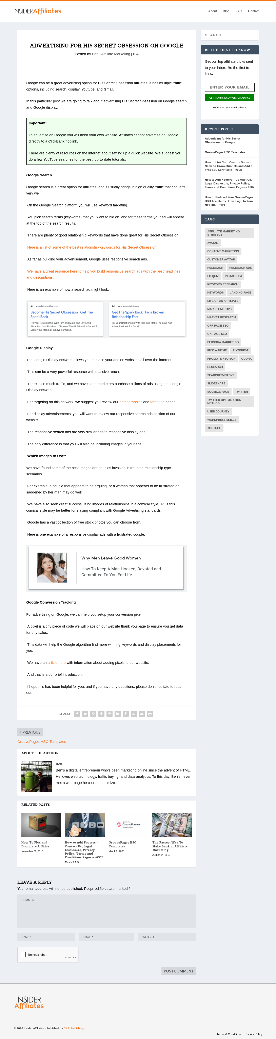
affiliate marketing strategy (223, 233)
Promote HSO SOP (221, 358)
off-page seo (218, 325)
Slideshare (216, 383)
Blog (226, 11)
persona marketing (223, 342)
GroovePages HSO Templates (123, 844)
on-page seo (217, 333)
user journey (218, 411)
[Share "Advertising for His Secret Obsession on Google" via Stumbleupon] (134, 714)
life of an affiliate (222, 300)
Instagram (233, 276)
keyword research (222, 284)
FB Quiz (213, 276)
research (215, 367)
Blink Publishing (74, 1028)
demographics (130, 402)
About (212, 11)
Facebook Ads (240, 267)
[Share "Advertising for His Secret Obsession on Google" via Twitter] (85, 714)
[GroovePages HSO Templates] (128, 825)
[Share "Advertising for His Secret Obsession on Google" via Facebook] (77, 714)
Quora (246, 358)
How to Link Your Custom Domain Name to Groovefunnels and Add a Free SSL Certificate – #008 (228, 166)
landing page (240, 292)
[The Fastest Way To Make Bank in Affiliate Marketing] (172, 825)
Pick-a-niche (217, 350)
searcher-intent (220, 375)
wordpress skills (221, 419)
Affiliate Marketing (115, 54)
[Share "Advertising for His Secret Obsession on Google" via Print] (150, 714)
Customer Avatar (221, 259)
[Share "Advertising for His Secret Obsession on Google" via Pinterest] (109, 714)
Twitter (241, 391)
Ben (95, 54)
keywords (215, 292)
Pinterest (241, 350)
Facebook (215, 267)
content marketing (223, 251)
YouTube (214, 428)
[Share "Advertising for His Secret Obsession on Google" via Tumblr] (101, 714)
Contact (253, 11)
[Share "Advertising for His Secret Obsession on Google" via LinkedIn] (118, 714)
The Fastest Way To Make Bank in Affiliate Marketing (170, 846)
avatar (212, 243)
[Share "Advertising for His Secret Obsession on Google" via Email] (142, 714)
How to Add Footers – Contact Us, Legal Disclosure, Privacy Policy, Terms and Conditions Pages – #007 (84, 850)
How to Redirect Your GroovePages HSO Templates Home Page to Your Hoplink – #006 (229, 201)
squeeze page (218, 391)
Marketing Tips (219, 309)
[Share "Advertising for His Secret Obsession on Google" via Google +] (93, 714)
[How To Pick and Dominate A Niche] (41, 825)
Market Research (221, 317)
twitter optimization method (224, 401)
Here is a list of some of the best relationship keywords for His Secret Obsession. (92, 247)
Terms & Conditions (229, 1034)
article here (57, 663)
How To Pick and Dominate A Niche (35, 844)
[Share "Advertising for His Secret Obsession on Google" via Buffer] (126, 714)
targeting (157, 402)
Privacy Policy (253, 1034)
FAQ (239, 11)
